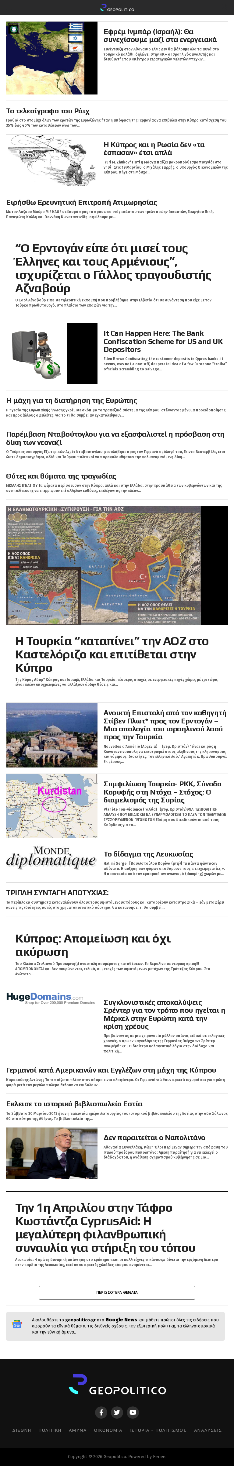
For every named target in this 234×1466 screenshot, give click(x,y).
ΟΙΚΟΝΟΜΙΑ (108, 1430)
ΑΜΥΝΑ (78, 1430)
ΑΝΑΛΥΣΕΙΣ (208, 1430)
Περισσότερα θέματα (117, 1292)
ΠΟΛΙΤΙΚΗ (50, 1430)
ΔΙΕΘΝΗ (21, 1430)
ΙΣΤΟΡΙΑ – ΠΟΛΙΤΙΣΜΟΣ (158, 1430)
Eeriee (159, 1456)
